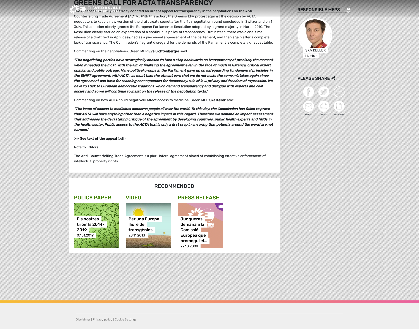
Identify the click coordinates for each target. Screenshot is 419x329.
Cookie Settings (125, 319)
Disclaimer (83, 319)
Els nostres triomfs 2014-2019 (91, 224)
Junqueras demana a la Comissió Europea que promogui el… (193, 229)
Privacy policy (102, 319)
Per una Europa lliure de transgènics (144, 224)
